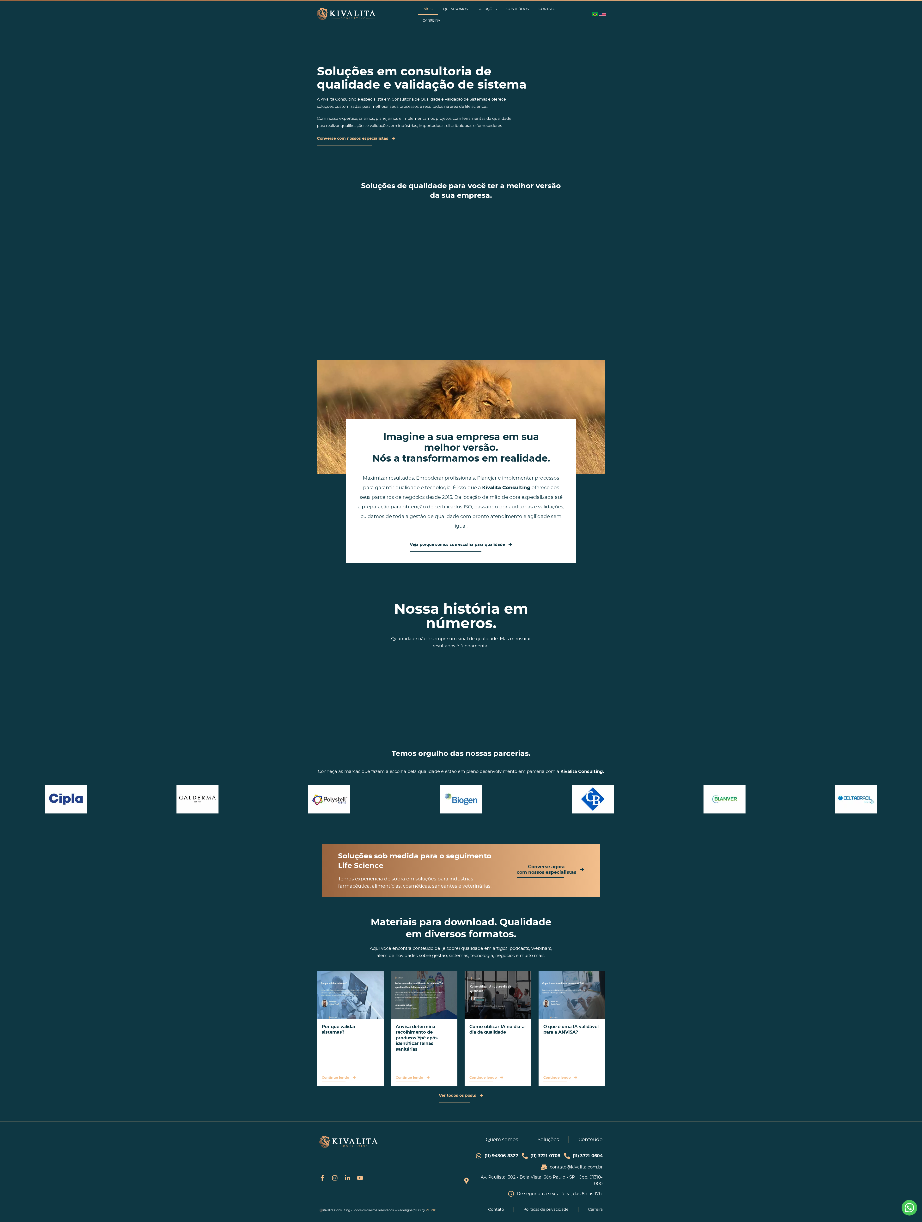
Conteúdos (517, 9)
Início (428, 9)
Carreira (431, 20)
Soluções (487, 9)
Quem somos (455, 9)
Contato (547, 9)
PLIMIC (431, 1210)
